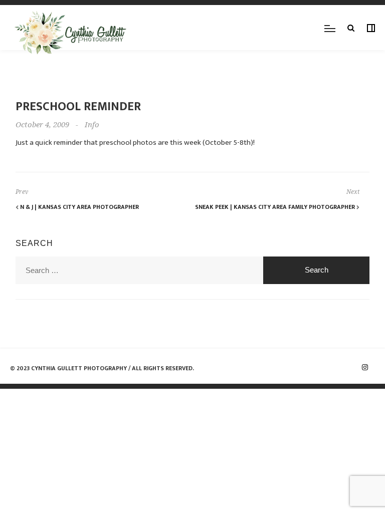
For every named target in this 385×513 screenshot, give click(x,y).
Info (92, 124)
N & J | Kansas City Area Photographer (79, 207)
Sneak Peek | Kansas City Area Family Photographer (275, 207)
